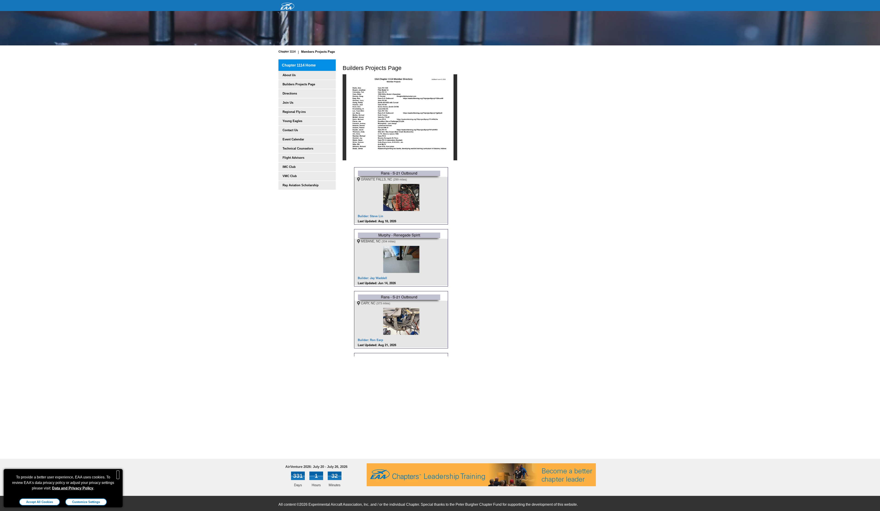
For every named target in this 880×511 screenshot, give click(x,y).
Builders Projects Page (299, 84)
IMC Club (289, 167)
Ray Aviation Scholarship (301, 185)
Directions (290, 93)
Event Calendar (293, 139)
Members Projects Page (318, 51)
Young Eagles (292, 121)
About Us (289, 75)
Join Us (288, 102)
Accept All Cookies (39, 502)
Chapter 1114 (287, 51)
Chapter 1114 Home (299, 65)
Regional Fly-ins (294, 112)
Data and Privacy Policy (72, 488)
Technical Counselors (298, 148)
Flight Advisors (293, 157)
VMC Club (290, 176)
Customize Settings (86, 502)
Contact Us (290, 130)
